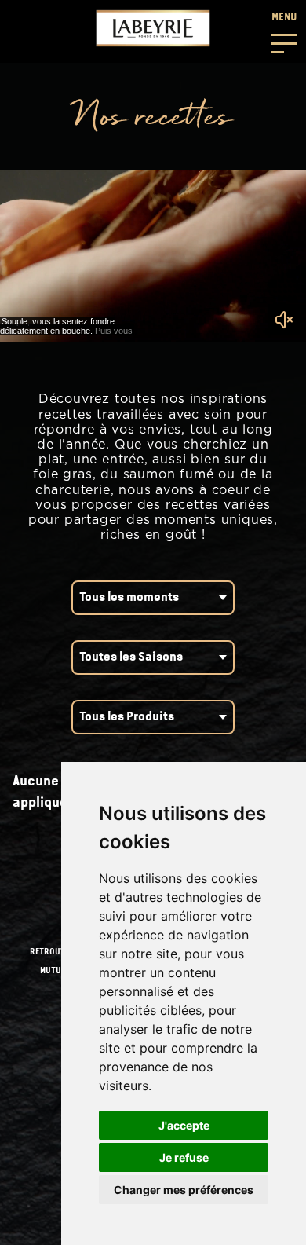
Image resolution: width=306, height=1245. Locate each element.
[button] (284, 31)
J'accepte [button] (183, 1125)
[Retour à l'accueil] (153, 28)
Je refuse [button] (184, 1157)
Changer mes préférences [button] (183, 1189)
